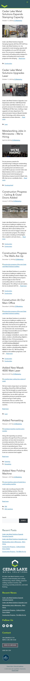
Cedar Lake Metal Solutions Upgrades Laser (13, 73)
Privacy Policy (10, 666)
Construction (8, 63)
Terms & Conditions (18, 666)
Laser (6, 124)
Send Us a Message (10, 645)
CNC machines (9, 509)
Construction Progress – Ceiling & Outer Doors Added (14, 195)
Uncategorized (9, 185)
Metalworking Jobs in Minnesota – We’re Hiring (14, 134)
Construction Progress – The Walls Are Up (14, 551)
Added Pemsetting (12, 420)
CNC (6, 506)
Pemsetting (8, 464)
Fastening (7, 461)
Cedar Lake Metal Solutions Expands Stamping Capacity (12, 14)
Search (4, 517)
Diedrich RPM (15, 670)
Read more (22, 58)
